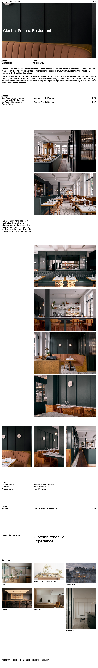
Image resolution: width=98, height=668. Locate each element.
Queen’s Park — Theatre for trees (45, 581)
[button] (94, 1)
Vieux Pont (37, 610)
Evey (3, 584)
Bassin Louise (71, 584)
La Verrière (70, 630)
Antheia (4, 610)
